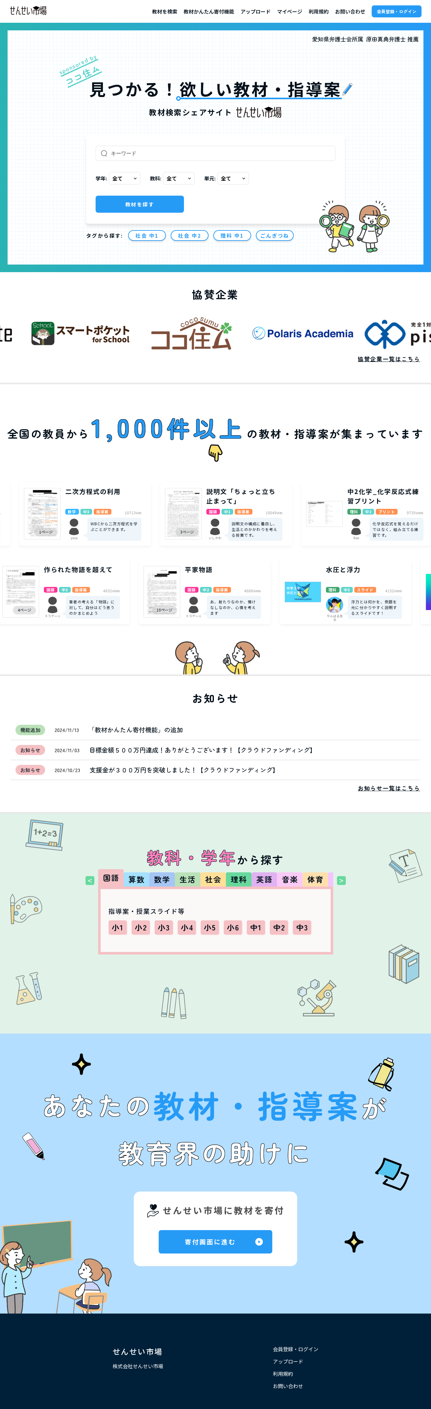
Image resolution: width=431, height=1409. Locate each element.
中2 (279, 927)
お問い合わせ (350, 11)
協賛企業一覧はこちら (389, 359)
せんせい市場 (137, 1351)
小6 (233, 927)
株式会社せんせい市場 (138, 1366)
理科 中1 (232, 235)
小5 (210, 927)
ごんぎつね (274, 235)
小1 (118, 927)
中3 (302, 927)
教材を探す (139, 204)
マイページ (289, 11)
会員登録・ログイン (396, 11)
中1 (256, 927)
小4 (187, 927)
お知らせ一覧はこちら (389, 788)
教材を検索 (164, 11)
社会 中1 (146, 235)
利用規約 (319, 11)
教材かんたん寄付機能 (209, 11)
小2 (141, 927)
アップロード (255, 11)
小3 (164, 927)
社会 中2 (189, 235)
